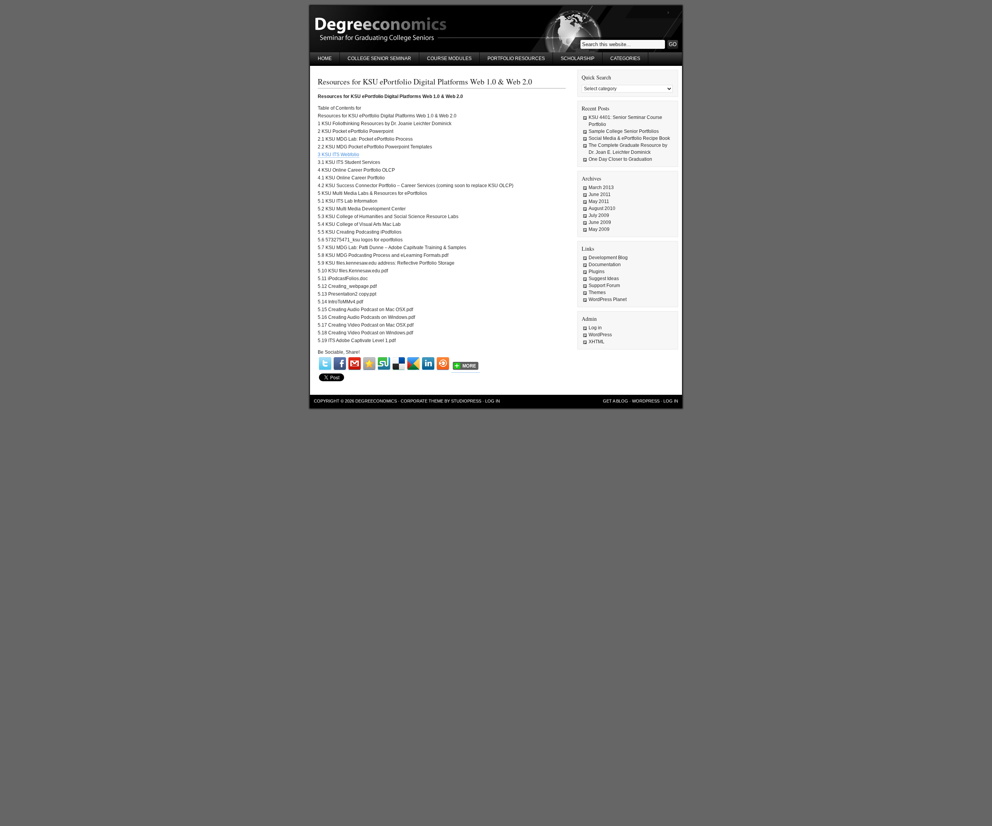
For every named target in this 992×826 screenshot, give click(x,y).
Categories (625, 58)
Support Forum (604, 285)
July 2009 (599, 215)
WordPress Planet (608, 299)
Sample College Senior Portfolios (624, 131)
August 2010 (602, 208)
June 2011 (600, 194)
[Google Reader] (413, 363)
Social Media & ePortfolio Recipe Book (629, 138)
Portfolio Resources (516, 58)
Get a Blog (615, 401)
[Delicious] (399, 363)
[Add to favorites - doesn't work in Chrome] (369, 363)
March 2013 (601, 187)
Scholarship (577, 58)
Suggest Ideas (604, 278)
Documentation (605, 264)
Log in (595, 327)
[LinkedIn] (428, 363)
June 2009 (600, 222)
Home (325, 58)
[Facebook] (340, 363)
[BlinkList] (443, 363)
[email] (354, 363)
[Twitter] (325, 363)
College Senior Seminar (379, 58)
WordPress (600, 334)
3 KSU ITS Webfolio (338, 154)
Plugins (596, 271)
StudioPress (466, 401)
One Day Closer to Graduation (620, 159)
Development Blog (608, 257)
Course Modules (449, 58)
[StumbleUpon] (384, 363)
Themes (597, 292)
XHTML (596, 341)
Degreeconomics (376, 401)
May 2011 (599, 201)
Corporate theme (422, 401)
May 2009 (599, 229)
